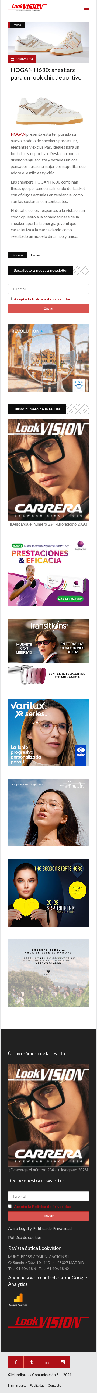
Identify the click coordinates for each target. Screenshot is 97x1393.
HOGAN (18, 134)
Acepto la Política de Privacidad (42, 299)
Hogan (35, 255)
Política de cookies (25, 1237)
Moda (17, 25)
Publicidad (37, 1385)
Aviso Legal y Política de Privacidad (40, 1228)
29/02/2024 (24, 59)
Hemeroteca (17, 1385)
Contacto (54, 1385)
